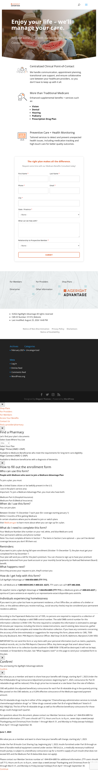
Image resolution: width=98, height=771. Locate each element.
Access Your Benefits (9, 418)
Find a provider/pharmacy (11, 424)
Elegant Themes (43, 399)
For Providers (6, 411)
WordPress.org (18, 376)
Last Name (55, 173)
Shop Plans (5, 408)
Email (53, 185)
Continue (4, 769)
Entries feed (16, 368)
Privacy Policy (58, 329)
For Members (6, 414)
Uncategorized (32, 350)
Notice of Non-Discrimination (36, 329)
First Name (23, 173)
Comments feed (18, 372)
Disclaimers (72, 329)
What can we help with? (27, 221)
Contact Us (5, 421)
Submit (49, 255)
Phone (21, 185)
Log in (14, 363)
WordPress (69, 399)
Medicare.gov (10, 522)
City (20, 198)
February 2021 (17, 350)
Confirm (3, 669)
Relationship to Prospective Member (33, 240)
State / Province (25, 209)
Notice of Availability (50, 332)
